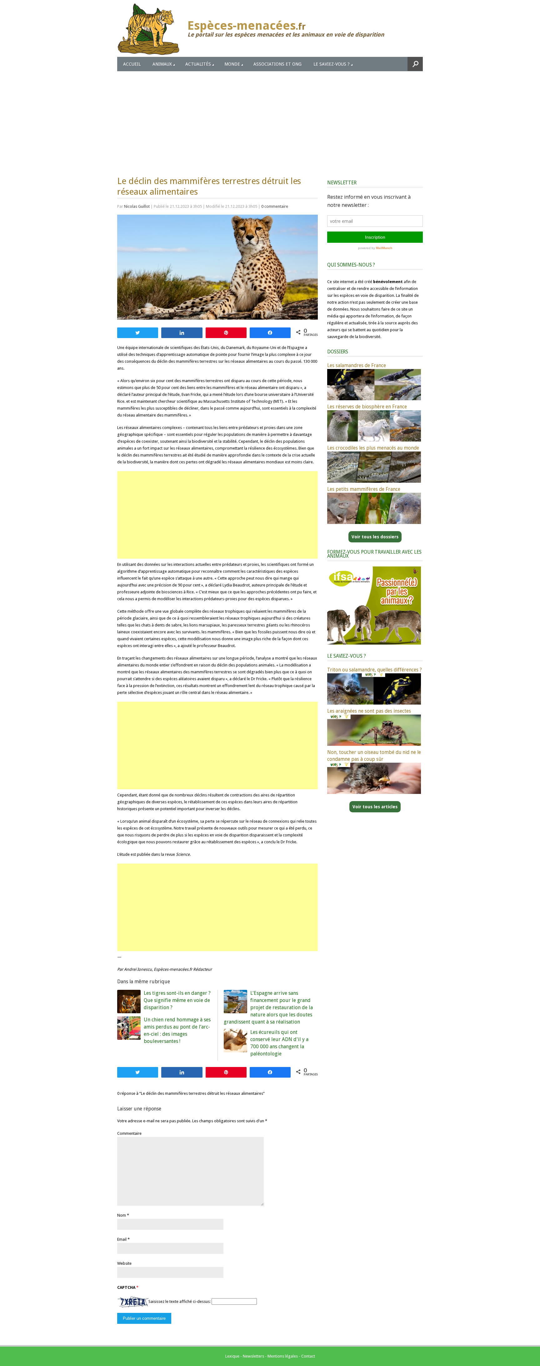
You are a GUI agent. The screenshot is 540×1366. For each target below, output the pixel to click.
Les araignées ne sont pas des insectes (369, 711)
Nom (121, 1215)
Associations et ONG (277, 64)
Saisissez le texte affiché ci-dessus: (179, 1301)
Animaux (162, 64)
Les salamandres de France (356, 365)
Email (122, 1239)
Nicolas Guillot (137, 206)
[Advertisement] (270, 118)
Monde (232, 64)
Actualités (198, 64)
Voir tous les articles (375, 806)
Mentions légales (283, 1356)
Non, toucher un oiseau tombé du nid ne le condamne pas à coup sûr (374, 755)
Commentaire (129, 1133)
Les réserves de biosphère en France (367, 407)
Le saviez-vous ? (331, 64)
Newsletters (253, 1356)
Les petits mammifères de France (363, 489)
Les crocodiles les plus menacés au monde (373, 448)
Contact (308, 1356)
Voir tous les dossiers (375, 536)
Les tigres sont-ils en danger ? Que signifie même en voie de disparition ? (177, 1000)
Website (124, 1263)
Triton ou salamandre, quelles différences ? (374, 670)
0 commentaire (274, 206)
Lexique (232, 1356)
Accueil (132, 64)
